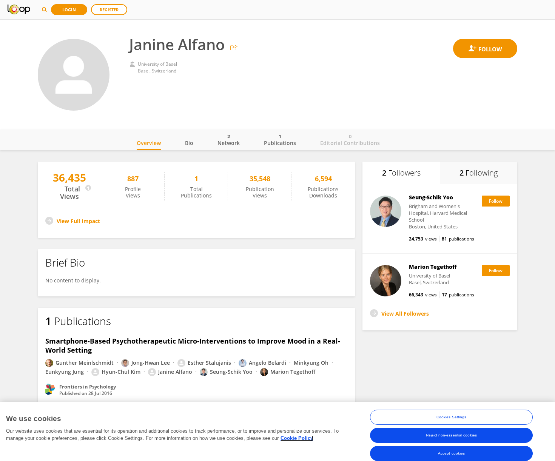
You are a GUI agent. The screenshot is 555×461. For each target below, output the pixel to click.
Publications (280, 139)
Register (109, 9)
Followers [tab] (401, 173)
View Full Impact (78, 221)
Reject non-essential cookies (451, 435)
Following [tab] (478, 173)
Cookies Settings (451, 417)
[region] (277, 431)
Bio (189, 142)
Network (228, 139)
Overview (149, 142)
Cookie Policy (297, 438)
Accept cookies (451, 453)
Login (69, 9)
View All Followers (405, 313)
